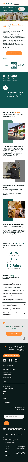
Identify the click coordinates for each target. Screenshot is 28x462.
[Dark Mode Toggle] (21, 9)
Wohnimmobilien (7, 372)
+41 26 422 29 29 (20, 350)
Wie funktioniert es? (8, 377)
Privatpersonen (7, 374)
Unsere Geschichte (8, 388)
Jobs (4, 391)
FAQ (4, 394)
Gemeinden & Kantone (9, 369)
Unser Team (6, 386)
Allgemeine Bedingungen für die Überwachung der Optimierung (10, 440)
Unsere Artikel (6, 402)
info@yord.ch (20, 349)
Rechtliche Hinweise (9, 442)
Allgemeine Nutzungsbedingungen (11, 437)
